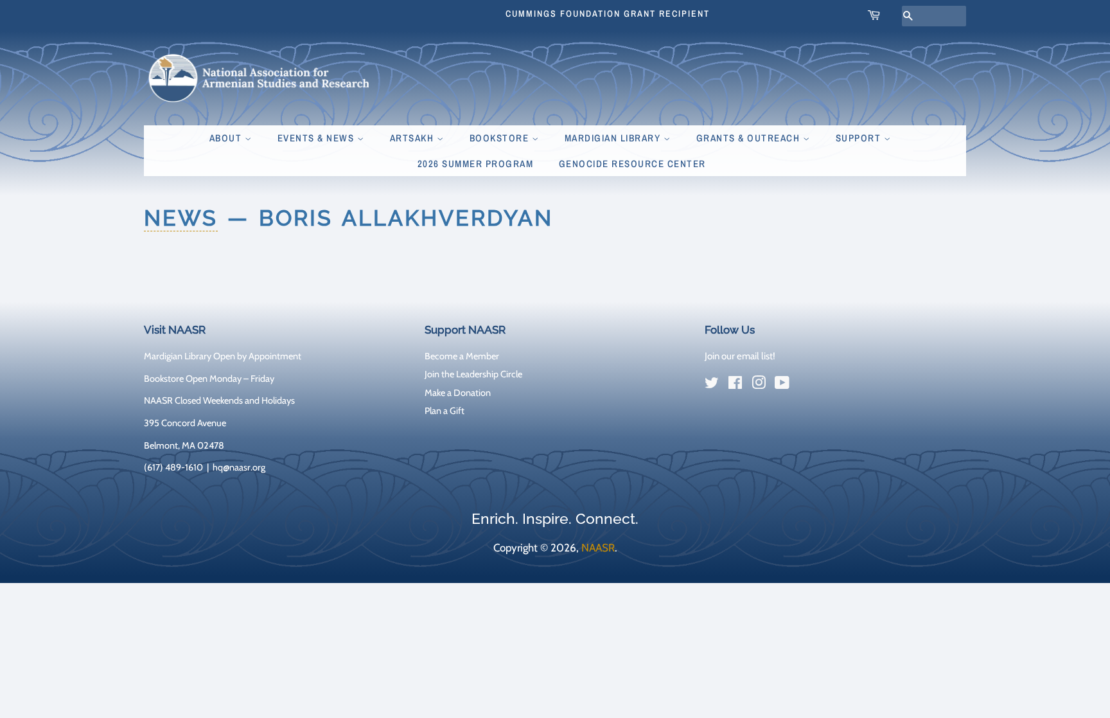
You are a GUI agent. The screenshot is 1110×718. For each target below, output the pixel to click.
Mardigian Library (614, 138)
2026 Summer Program (476, 163)
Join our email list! (740, 356)
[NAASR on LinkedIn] (805, 385)
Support (860, 138)
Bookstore (501, 138)
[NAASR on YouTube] (782, 385)
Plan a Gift (444, 411)
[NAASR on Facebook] (735, 385)
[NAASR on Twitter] (712, 385)
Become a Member (462, 356)
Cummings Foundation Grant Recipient (608, 13)
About (227, 138)
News (181, 218)
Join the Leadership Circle (473, 374)
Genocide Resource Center (632, 163)
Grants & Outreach (749, 138)
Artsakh (413, 138)
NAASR (598, 547)
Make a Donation (458, 393)
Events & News (317, 138)
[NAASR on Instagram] (759, 385)
